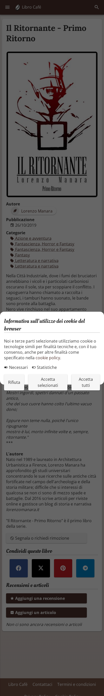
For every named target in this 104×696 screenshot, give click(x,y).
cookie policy (48, 358)
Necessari (18, 367)
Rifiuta (14, 382)
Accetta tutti (86, 382)
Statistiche (46, 367)
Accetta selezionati (48, 382)
